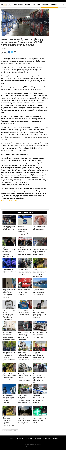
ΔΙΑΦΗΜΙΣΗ (10, 1)
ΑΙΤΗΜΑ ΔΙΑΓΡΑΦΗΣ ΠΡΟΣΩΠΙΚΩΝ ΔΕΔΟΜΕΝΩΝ (46, 438)
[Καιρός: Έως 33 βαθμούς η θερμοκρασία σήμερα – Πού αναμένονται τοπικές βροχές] (25, 411)
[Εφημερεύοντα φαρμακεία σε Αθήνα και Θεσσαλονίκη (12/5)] (40, 411)
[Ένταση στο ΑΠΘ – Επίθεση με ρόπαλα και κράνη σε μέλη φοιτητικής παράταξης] (9, 389)
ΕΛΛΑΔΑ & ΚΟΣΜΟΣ (49, 5)
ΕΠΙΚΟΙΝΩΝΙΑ (16, 1)
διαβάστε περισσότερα (9, 200)
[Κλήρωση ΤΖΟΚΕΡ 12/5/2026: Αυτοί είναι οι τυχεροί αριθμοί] (25, 304)
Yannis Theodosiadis (37, 446)
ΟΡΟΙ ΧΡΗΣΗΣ (29, 438)
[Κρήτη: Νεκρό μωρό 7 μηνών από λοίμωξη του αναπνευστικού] (40, 220)
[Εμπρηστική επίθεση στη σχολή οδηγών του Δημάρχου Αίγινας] (9, 220)
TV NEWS (36, 5)
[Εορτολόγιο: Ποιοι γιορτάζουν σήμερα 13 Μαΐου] (9, 263)
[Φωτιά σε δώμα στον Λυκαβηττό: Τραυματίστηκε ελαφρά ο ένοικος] (25, 283)
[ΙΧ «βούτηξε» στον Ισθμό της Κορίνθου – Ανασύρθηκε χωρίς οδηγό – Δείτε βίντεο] (40, 283)
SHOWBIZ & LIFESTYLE (23, 5)
